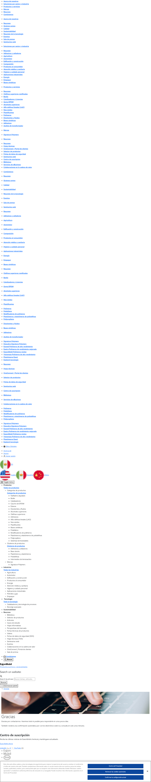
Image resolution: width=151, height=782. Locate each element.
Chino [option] (46, 475)
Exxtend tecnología (11, 360)
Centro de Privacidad (115, 766)
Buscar (3, 682)
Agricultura (8, 56)
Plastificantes (9, 112)
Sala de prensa (9, 39)
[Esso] (7, 757)
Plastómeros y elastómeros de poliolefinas (20, 316)
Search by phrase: (7, 679)
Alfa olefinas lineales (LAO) (14, 107)
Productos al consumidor (13, 66)
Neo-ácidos (8, 110)
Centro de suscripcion (12, 159)
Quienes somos (9, 26)
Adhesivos (7, 123)
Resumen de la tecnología (13, 34)
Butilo (6, 96)
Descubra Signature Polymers (15, 344)
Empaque (7, 80)
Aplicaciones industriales (13, 74)
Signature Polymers (11, 134)
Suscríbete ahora (6, 743)
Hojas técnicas (9, 146)
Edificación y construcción (13, 61)
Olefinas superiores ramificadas (16, 94)
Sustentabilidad (10, 31)
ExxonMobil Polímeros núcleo (15, 352)
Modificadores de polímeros (14, 314)
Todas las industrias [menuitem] (11, 570)
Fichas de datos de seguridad (15, 154)
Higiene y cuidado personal (14, 72)
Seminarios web (10, 42)
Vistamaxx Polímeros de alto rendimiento (19, 354)
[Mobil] (7, 753)
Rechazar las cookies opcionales (115, 772)
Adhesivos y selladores (12, 53)
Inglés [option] (13, 475)
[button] (6, 464)
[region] (75, 771)
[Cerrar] (147, 771)
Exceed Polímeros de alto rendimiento (18, 346)
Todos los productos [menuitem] (11, 488)
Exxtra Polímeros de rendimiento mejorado (20, 349)
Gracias (6, 689)
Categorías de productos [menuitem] (16, 493)
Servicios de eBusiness (12, 164)
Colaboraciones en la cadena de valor (18, 167)
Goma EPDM (8, 102)
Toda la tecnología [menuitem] (11, 602)
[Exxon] (7, 751)
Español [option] (30, 475)
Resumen (7, 23)
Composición (8, 64)
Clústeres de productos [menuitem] (16, 546)
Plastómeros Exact (11, 357)
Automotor (8, 59)
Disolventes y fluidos (12, 118)
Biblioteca (7, 162)
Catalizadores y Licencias (13, 99)
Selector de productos (12, 151)
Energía (6, 77)
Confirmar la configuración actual (115, 777)
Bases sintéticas (10, 82)
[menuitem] (10, 446)
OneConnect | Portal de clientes (16, 149)
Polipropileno (9, 319)
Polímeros (7, 115)
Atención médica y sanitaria (14, 69)
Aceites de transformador (13, 126)
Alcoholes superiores (12, 104)
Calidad (6, 28)
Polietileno (8, 311)
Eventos (7, 36)
